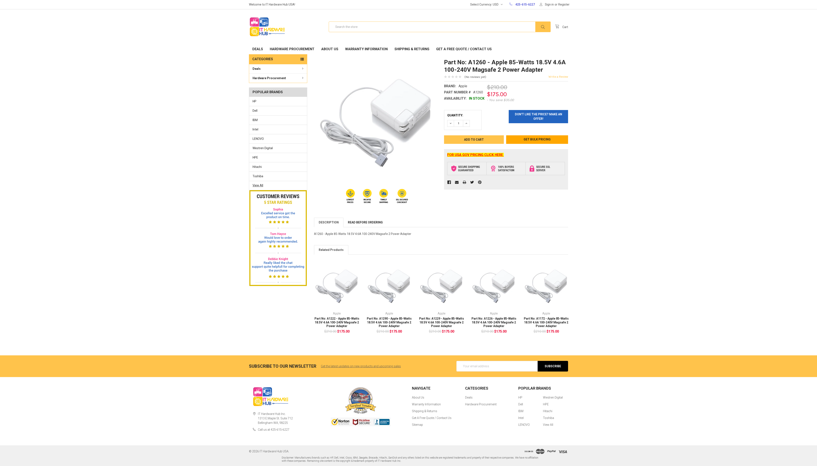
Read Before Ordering (365, 222)
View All (258, 185)
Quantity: (455, 115)
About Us (329, 49)
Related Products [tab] (331, 250)
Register (564, 4)
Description (329, 222)
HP (254, 101)
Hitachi (257, 167)
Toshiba (258, 176)
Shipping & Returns (411, 49)
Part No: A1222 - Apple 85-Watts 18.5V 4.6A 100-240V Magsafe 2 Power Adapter (336, 322)
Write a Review (558, 77)
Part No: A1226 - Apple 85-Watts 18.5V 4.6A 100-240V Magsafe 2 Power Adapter (493, 322)
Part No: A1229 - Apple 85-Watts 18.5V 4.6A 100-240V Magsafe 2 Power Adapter (441, 322)
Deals (257, 49)
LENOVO (258, 138)
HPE (255, 157)
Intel (255, 129)
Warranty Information (366, 49)
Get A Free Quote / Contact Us (464, 49)
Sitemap (417, 424)
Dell (255, 110)
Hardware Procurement (292, 49)
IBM (255, 120)
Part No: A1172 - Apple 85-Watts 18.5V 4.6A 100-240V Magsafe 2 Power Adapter (546, 322)
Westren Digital (263, 148)
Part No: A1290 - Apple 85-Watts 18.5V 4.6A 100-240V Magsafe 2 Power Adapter (389, 322)
